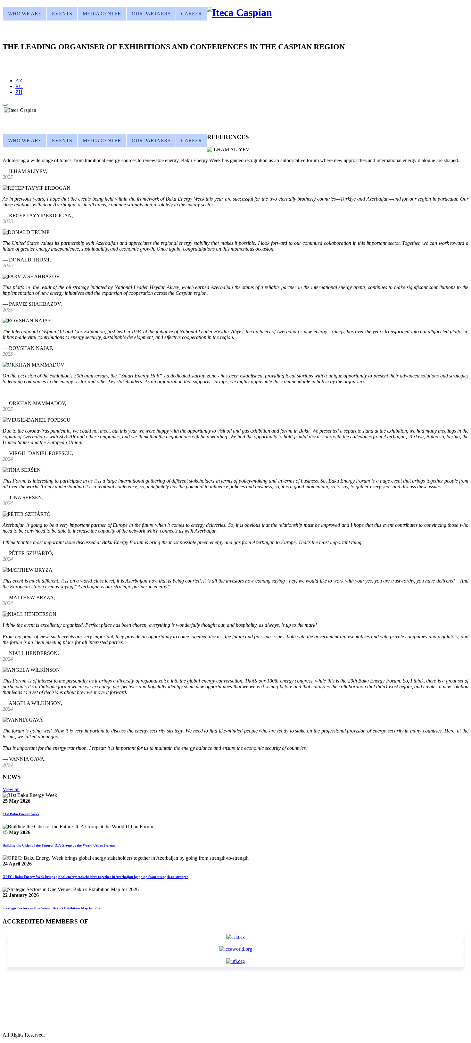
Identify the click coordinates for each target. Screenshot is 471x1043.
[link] (239, 12)
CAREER (191, 13)
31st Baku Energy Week (21, 814)
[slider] (235, 110)
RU (19, 86)
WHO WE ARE (24, 13)
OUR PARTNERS (151, 13)
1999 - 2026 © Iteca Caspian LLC (37, 1023)
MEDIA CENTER (102, 13)
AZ (18, 80)
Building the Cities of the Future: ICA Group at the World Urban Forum (59, 845)
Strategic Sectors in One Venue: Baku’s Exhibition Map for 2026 (53, 908)
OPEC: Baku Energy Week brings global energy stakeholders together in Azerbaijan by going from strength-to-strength (95, 877)
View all (11, 789)
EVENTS (62, 13)
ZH (18, 92)
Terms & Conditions (23, 1029)
